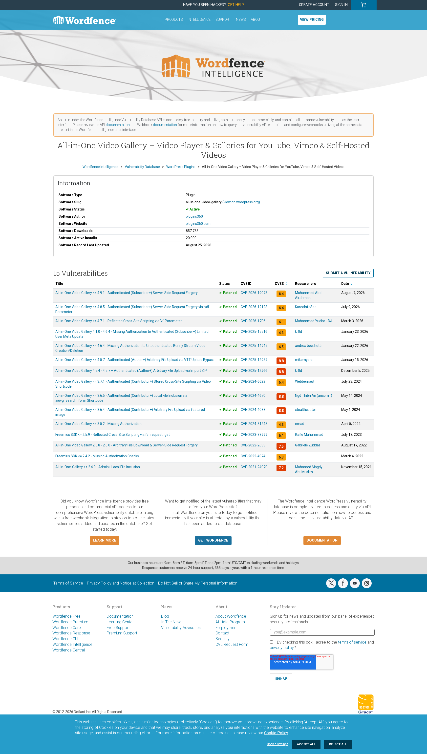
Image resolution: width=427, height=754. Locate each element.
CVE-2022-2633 (253, 445)
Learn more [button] (104, 540)
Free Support (118, 627)
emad (299, 424)
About (256, 20)
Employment (226, 627)
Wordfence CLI (65, 638)
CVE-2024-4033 (253, 410)
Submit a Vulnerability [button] (348, 273)
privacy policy (282, 647)
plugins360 (194, 216)
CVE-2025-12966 (254, 371)
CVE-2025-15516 (254, 332)
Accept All (306, 744)
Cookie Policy (276, 733)
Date (345, 284)
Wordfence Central (68, 650)
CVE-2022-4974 (253, 456)
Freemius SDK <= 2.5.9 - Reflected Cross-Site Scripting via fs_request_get (112, 435)
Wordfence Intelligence (72, 644)
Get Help (236, 5)
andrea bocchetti (308, 346)
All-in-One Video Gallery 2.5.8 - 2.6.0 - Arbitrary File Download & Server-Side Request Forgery (126, 445)
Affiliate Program (230, 622)
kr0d (298, 332)
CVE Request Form (231, 644)
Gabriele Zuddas (307, 445)
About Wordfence (230, 616)
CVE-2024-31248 (254, 424)
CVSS (280, 284)
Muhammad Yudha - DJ (313, 321)
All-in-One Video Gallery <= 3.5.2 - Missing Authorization (98, 424)
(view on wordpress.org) (241, 202)
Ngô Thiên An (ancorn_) (313, 396)
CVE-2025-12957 (254, 360)
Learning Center (120, 622)
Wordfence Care (66, 627)
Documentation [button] (322, 540)
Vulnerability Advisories (181, 627)
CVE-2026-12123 (254, 307)
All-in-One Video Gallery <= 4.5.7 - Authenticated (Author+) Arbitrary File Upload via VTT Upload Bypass (134, 360)
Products (174, 20)
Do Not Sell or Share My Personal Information (197, 583)
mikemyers (304, 360)
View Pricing (312, 20)
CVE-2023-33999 (254, 435)
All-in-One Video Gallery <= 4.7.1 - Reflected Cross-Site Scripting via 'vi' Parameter (118, 321)
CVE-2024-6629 (253, 381)
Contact (222, 633)
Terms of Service (68, 583)
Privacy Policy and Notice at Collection (120, 583)
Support (223, 20)
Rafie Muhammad (309, 435)
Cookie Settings (277, 744)
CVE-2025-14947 (254, 346)
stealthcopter (305, 410)
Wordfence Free (66, 616)
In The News (172, 622)
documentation (118, 125)
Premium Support (122, 633)
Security (222, 638)
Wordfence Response (71, 633)
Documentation (120, 616)
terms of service (352, 642)
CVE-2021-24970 (254, 467)
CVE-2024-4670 (253, 396)
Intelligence (199, 20)
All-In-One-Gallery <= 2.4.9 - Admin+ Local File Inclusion (97, 467)
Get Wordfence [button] (213, 540)
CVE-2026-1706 (253, 321)
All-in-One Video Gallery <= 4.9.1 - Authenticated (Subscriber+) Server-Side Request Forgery (126, 293)
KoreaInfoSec (305, 307)
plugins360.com (198, 224)
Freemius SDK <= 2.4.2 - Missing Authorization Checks (97, 456)
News (241, 20)
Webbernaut (304, 381)
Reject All (338, 744)
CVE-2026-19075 (254, 293)
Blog (165, 616)
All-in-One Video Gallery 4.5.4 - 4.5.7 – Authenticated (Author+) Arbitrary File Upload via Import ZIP (131, 371)
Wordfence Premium (70, 622)
